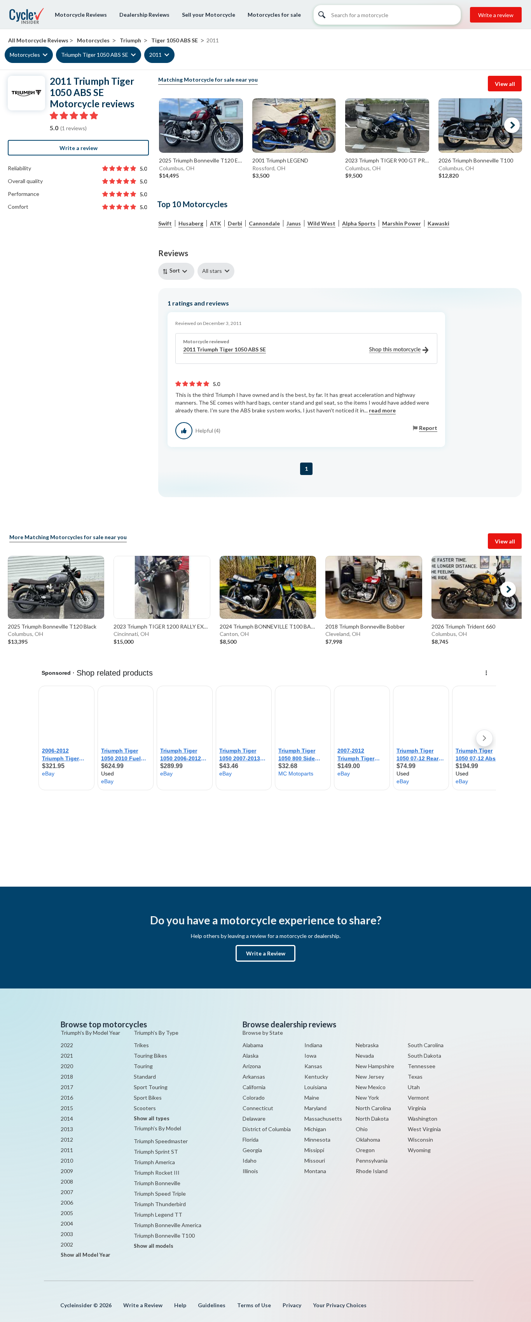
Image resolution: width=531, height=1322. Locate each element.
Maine (311, 1097)
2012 (67, 1139)
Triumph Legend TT (158, 1214)
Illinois (250, 1171)
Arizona (252, 1066)
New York (367, 1097)
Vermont (418, 1097)
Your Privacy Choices (340, 1305)
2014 (67, 1118)
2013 (67, 1129)
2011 (155, 55)
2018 (67, 1076)
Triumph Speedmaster (161, 1141)
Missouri (314, 1160)
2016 (67, 1097)
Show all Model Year (85, 1255)
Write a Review (265, 953)
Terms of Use (254, 1305)
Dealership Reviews (144, 14)
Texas (415, 1076)
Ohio (362, 1129)
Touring (143, 1066)
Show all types (151, 1118)
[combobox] (177, 271)
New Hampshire (375, 1066)
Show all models (153, 1246)
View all (505, 83)
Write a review (496, 15)
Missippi (314, 1150)
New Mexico (371, 1087)
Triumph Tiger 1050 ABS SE (94, 55)
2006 (67, 1202)
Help (180, 1305)
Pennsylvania (372, 1160)
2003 (67, 1234)
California (254, 1087)
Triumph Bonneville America (167, 1225)
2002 (67, 1244)
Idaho (250, 1160)
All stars (212, 270)
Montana (315, 1171)
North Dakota (372, 1118)
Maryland (315, 1108)
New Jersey (370, 1076)
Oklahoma (368, 1139)
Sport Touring (151, 1087)
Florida (251, 1139)
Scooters (145, 1108)
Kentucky (316, 1076)
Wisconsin (420, 1139)
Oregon (365, 1150)
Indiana (313, 1045)
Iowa (310, 1055)
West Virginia (424, 1129)
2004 (67, 1223)
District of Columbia (267, 1129)
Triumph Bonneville (157, 1183)
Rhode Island (372, 1171)
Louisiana (315, 1087)
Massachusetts (323, 1118)
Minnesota (317, 1139)
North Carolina (373, 1108)
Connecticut (258, 1108)
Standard (145, 1076)
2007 (67, 1192)
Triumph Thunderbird (160, 1204)
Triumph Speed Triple (160, 1193)
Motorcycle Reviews (81, 14)
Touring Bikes (150, 1055)
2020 (67, 1066)
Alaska (251, 1055)
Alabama (253, 1045)
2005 (67, 1213)
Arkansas (254, 1076)
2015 (67, 1108)
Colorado (254, 1097)
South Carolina (426, 1045)
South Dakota (424, 1055)
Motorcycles (25, 55)
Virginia (417, 1108)
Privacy (292, 1305)
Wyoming (419, 1150)
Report (428, 427)
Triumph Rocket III (157, 1172)
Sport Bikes (148, 1097)
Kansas (313, 1066)
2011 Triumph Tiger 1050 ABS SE (224, 349)
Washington (422, 1118)
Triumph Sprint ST (156, 1151)
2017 (67, 1087)
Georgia (252, 1150)
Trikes (141, 1045)
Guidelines (211, 1305)
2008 (67, 1181)
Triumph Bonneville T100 (164, 1235)
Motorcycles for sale (274, 14)
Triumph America (154, 1162)
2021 (67, 1055)
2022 (67, 1045)
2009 (67, 1171)
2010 (67, 1160)
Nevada (365, 1055)
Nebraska (367, 1045)
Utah (414, 1087)
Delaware (254, 1118)
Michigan (315, 1129)
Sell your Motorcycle (208, 14)
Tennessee (421, 1066)
